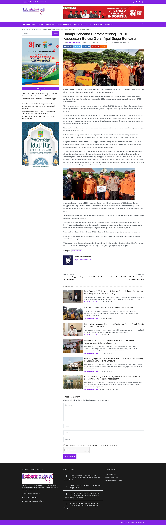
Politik (40, 24)
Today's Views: (110, 477)
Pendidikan (78, 24)
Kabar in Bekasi (26, 29)
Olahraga (109, 24)
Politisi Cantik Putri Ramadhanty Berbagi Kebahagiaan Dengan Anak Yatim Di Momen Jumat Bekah (82, 477)
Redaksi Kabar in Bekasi (74, 42)
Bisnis (88, 24)
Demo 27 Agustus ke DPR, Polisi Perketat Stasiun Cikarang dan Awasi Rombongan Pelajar (81, 505)
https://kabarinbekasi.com (83, 260)
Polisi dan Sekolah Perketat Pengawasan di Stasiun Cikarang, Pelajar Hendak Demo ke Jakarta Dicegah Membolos (38, 106)
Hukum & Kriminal (64, 24)
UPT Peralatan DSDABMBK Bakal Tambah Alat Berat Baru (109, 308)
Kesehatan (98, 24)
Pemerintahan (29, 24)
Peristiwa (50, 24)
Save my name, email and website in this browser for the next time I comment (91, 445)
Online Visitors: (110, 474)
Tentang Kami (44, 2)
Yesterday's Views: (111, 480)
